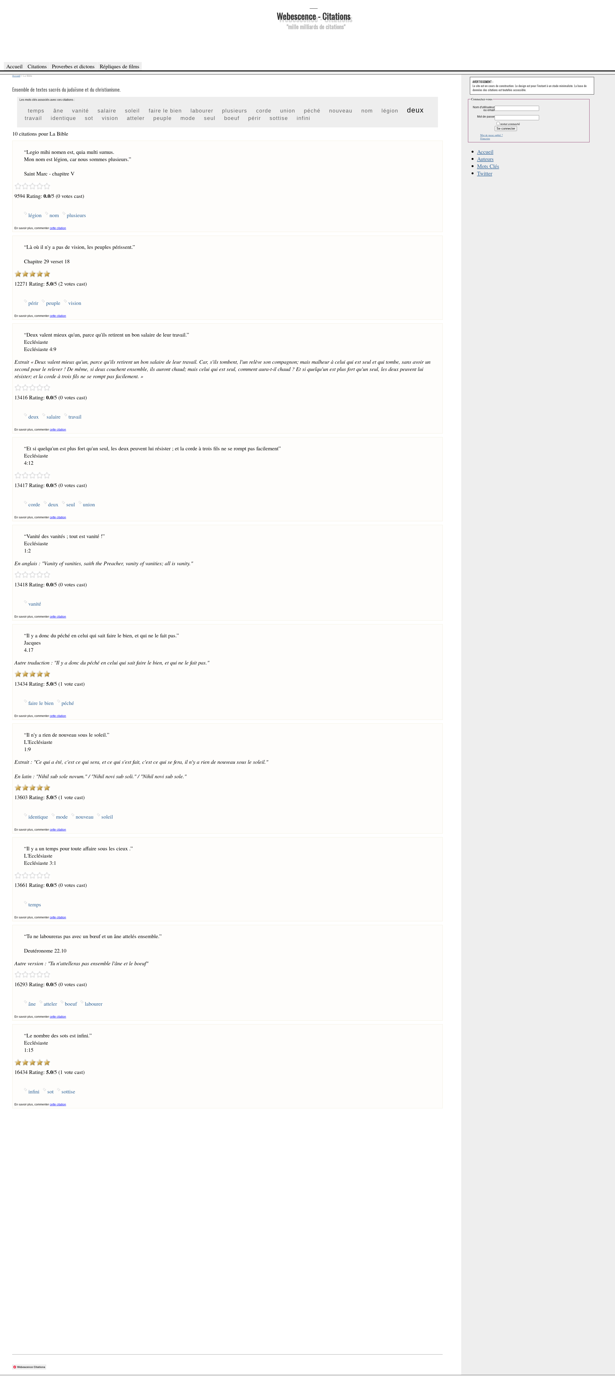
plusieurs (234, 111)
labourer (202, 111)
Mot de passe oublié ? (491, 135)
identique (63, 118)
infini (303, 118)
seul (209, 118)
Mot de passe (486, 116)
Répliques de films (119, 66)
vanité (80, 111)
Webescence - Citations (314, 15)
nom (367, 111)
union (287, 111)
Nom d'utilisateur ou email (484, 109)
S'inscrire (485, 138)
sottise (279, 118)
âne (58, 111)
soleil (132, 111)
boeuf (232, 118)
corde (263, 111)
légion (389, 111)
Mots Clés (488, 165)
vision (110, 118)
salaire (107, 111)
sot (89, 118)
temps (36, 111)
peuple (162, 118)
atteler (136, 118)
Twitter (484, 173)
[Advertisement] (313, 45)
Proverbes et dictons (73, 66)
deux (415, 110)
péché (312, 111)
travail (33, 118)
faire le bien (165, 111)
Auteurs (485, 158)
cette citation (58, 228)
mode (187, 118)
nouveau (340, 111)
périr (254, 118)
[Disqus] (227, 1168)
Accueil (485, 151)
